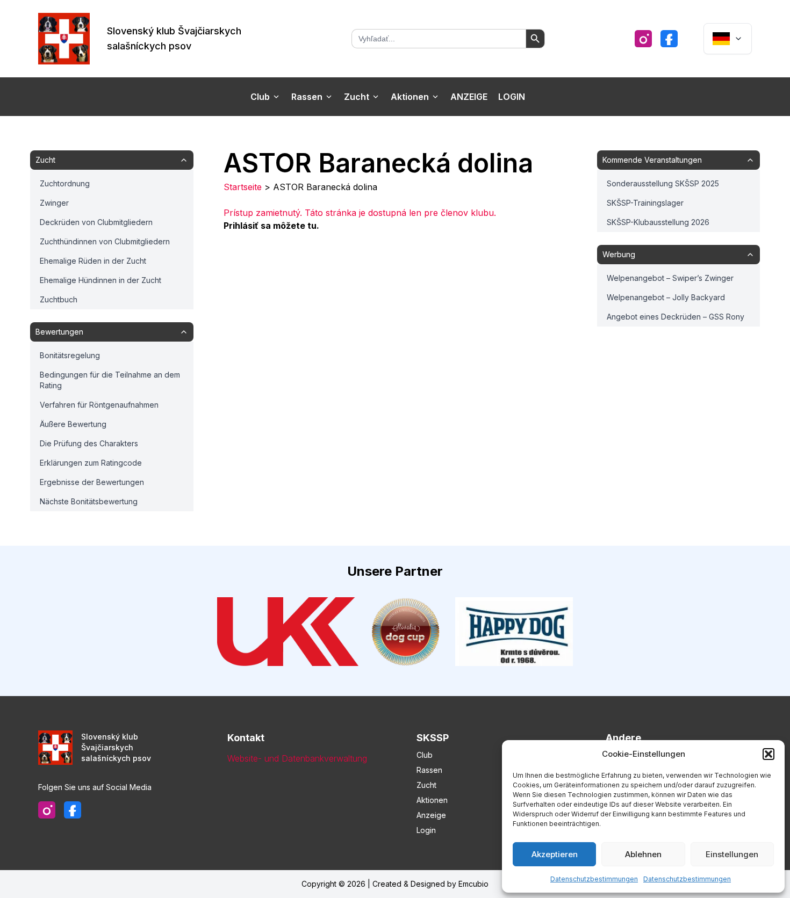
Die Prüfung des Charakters (89, 443)
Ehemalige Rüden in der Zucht (93, 260)
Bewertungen (59, 331)
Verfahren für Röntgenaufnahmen (99, 404)
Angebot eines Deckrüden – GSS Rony (675, 316)
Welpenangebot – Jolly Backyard (666, 297)
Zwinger (54, 202)
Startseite (243, 187)
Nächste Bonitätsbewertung (89, 501)
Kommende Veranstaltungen (652, 159)
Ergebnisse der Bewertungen (92, 482)
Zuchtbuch (58, 299)
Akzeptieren (555, 854)
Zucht (356, 96)
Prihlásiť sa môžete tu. (271, 225)
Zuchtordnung (65, 183)
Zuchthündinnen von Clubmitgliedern (105, 241)
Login (511, 96)
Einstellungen (732, 854)
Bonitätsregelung (70, 355)
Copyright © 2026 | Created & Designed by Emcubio (395, 883)
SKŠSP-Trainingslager (645, 202)
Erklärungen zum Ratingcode (91, 462)
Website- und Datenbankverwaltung (297, 758)
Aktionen (410, 96)
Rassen (306, 96)
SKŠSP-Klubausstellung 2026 (658, 222)
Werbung (618, 254)
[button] (768, 754)
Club (260, 96)
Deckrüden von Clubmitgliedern (96, 222)
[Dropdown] (727, 38)
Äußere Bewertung (73, 424)
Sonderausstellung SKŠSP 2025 (663, 183)
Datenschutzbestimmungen (594, 879)
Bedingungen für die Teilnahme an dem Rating (110, 380)
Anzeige (468, 96)
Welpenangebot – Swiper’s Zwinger (670, 278)
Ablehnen (643, 854)
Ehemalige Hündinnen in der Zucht (100, 280)
